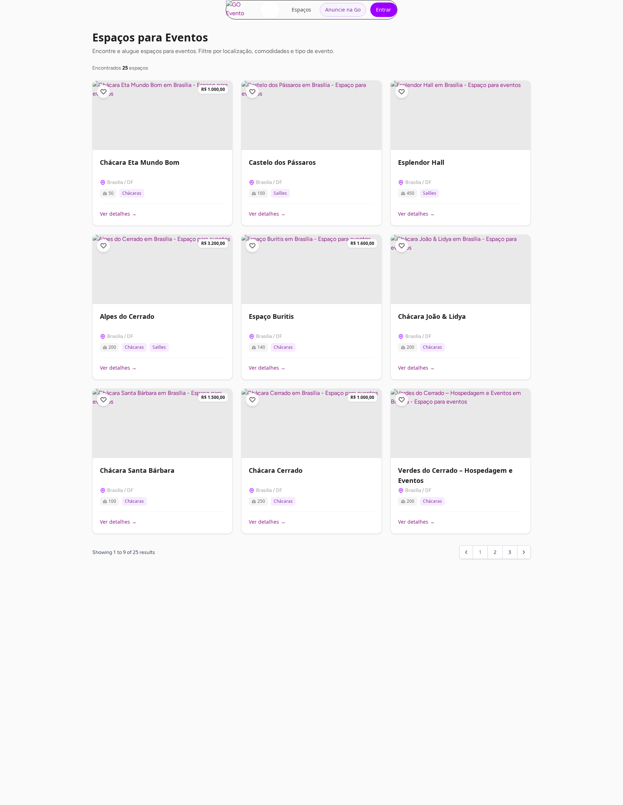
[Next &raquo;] (524, 552)
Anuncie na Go (343, 9)
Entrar (383, 9)
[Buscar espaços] (270, 10)
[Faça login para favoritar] (103, 91)
